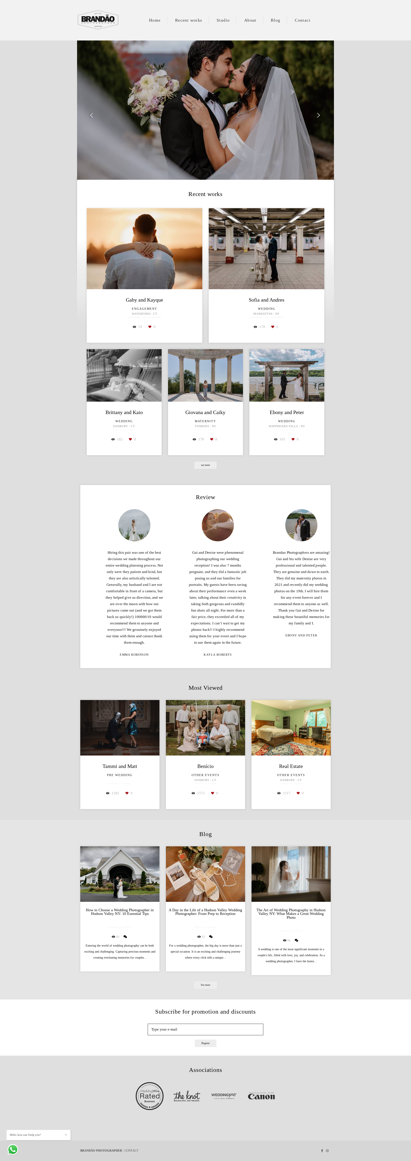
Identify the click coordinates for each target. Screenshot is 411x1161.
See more (205, 985)
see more (205, 465)
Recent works (188, 20)
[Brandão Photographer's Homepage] (98, 20)
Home (155, 20)
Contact (302, 20)
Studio (223, 20)
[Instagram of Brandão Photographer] (327, 1150)
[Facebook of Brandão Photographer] (322, 1150)
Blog (275, 20)
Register (205, 1043)
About (250, 20)
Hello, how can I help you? (25, 1134)
